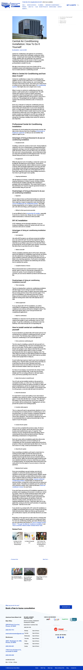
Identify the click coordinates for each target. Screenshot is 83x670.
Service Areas (52, 6)
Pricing (24, 6)
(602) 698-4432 (10, 655)
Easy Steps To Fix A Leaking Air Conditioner (41, 578)
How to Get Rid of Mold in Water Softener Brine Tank (27, 525)
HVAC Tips (43, 668)
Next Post (46, 559)
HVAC (23, 5)
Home (36, 668)
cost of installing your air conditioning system (25, 203)
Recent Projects (43, 6)
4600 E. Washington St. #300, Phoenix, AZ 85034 (14, 641)
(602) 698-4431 (10, 646)
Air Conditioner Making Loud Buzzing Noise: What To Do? (28, 578)
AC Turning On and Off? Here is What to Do (17, 578)
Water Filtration (31, 5)
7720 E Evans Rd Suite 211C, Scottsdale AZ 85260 (13, 650)
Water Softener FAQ (59, 668)
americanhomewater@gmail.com (15, 633)
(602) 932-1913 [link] (10, 630)
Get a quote (71, 5)
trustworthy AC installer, (33, 213)
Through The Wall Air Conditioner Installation (29, 524)
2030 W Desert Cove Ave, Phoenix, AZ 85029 (13, 625)
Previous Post (14, 559)
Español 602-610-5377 (36, 2)
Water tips (50, 668)
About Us (30, 6)
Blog (37, 6)
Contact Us (73, 668)
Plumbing (40, 5)
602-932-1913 (26, 2)
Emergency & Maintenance (52, 5)
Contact (59, 6)
